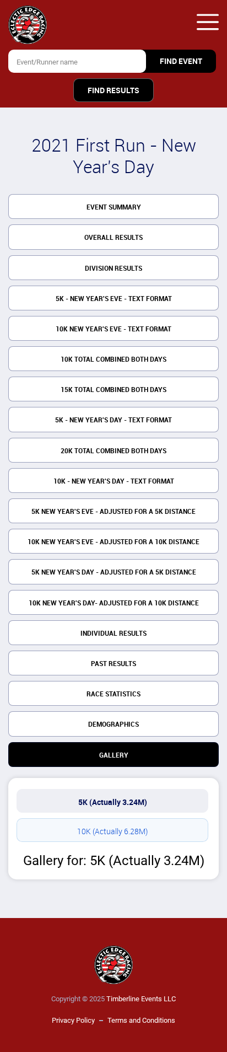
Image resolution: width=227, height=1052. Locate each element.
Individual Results (113, 633)
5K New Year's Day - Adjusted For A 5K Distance (113, 572)
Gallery (113, 755)
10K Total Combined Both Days (113, 359)
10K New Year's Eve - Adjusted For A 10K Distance (113, 542)
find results (113, 90)
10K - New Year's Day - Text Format (113, 481)
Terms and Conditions (141, 1020)
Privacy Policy (73, 1020)
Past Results (113, 664)
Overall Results (113, 237)
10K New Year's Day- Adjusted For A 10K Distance (114, 603)
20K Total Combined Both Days (113, 451)
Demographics (113, 724)
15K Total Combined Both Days (113, 390)
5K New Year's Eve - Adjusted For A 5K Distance (113, 512)
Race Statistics (113, 694)
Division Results (113, 268)
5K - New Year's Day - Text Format (113, 420)
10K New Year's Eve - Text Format (113, 329)
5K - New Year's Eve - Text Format (114, 299)
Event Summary (114, 207)
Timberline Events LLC (141, 999)
